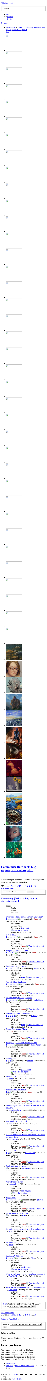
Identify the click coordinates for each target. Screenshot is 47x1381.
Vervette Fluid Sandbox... (16, 982)
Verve (19, 27)
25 (17, 1000)
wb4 (24, 1215)
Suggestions (11, 1197)
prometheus (26, 1168)
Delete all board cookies (24, 1366)
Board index (11, 27)
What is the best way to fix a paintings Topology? (25, 1274)
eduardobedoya (15, 1110)
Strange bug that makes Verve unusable (21, 1043)
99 (14, 984)
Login (9, 19)
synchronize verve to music (17, 1121)
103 (15, 1200)
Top (7, 32)
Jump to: (6, 1324)
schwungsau (26, 1191)
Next (5, 1304)
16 (35, 886)
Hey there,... (11, 935)
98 (11, 984)
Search (10, 17)
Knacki (34, 1016)
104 (19, 1200)
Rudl (10, 1123)
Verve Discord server (14, 1182)
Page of (16, 886)
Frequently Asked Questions (17, 950)
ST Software (17, 1379)
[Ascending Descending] (27, 1306)
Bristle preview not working (17, 1213)
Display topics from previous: (19, 1304)
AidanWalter (36, 1045)
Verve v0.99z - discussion (16, 1090)
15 (11, 937)
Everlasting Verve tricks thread (18, 1013)
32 (17, 919)
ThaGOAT (13, 1276)
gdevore (40, 1200)
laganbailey (13, 1184)
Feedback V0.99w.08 (14, 1256)
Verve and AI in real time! (16, 1076)
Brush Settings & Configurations (19, 998)
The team (9, 1366)
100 (17, 984)
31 (14, 919)
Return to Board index (10, 1319)
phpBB (14, 1374)
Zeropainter (25, 928)
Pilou (36, 968)
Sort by (6, 1306)
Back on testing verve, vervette (18, 1166)
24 (14, 1000)
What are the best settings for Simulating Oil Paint (25, 1287)
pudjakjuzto (38, 1000)
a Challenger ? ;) (12, 1242)
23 (11, 1000)
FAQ (8, 14)
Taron (36, 919)
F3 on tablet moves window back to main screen (25, 1229)
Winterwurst (30, 1153)
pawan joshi (26, 1069)
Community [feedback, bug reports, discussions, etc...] (25, 28)
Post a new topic (7, 888)
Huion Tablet (11, 1150)
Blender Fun (11, 1058)
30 (11, 919)
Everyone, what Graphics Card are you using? (24, 917)
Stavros (30, 1060)
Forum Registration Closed (16, 1029)
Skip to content (7, 3)
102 (11, 1200)
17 (17, 937)
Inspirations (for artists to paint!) (18, 966)
